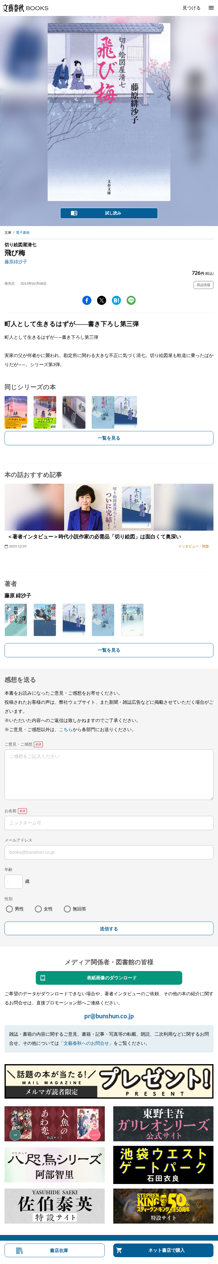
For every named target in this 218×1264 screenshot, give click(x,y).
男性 (19, 909)
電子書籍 (23, 232)
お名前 (10, 811)
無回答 (79, 909)
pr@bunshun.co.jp (109, 1016)
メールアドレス (18, 840)
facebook (86, 300)
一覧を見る (109, 438)
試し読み (113, 213)
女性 (48, 909)
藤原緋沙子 (16, 262)
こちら (66, 729)
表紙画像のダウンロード (112, 978)
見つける (192, 8)
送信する (109, 928)
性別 (8, 899)
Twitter (101, 300)
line (131, 300)
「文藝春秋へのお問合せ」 (86, 1043)
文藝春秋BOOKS (25, 8)
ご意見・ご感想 (18, 744)
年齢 (8, 870)
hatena (116, 300)
